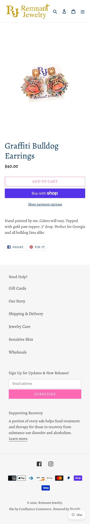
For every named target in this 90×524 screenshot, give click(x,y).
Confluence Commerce (35, 509)
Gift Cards (17, 288)
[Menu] (82, 11)
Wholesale (18, 352)
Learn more (18, 438)
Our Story (17, 301)
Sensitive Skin (21, 339)
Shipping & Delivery (26, 314)
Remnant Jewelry (50, 502)
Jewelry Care (19, 326)
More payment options (45, 204)
